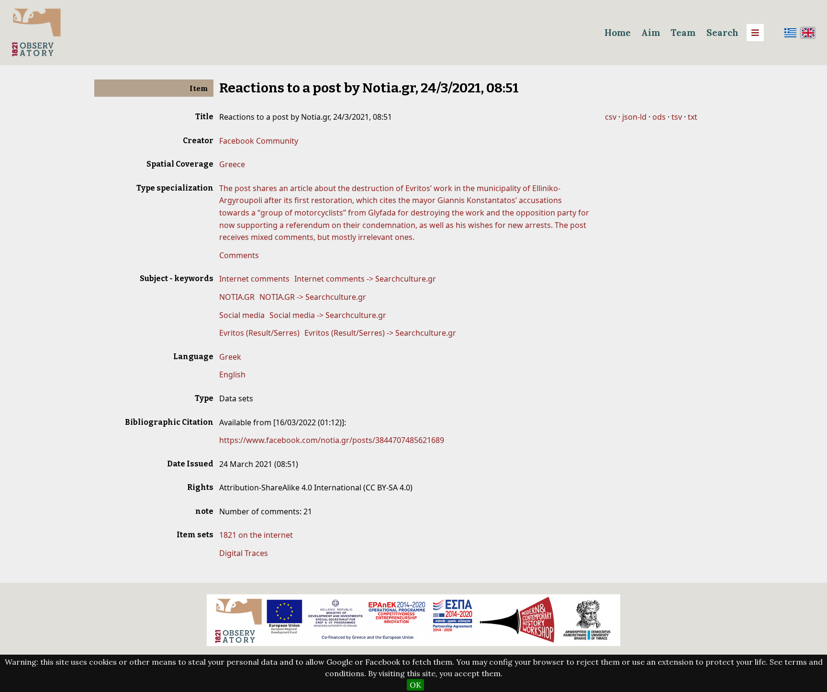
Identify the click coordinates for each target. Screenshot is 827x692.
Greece (232, 164)
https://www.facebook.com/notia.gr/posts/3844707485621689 (331, 440)
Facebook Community (258, 141)
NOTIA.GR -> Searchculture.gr (312, 297)
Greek (230, 357)
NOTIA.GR (237, 297)
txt (692, 117)
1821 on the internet (256, 535)
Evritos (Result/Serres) (259, 333)
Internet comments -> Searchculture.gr (365, 278)
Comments (239, 255)
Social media (242, 315)
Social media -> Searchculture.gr (327, 315)
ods (659, 117)
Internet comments (254, 278)
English (232, 374)
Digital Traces (243, 553)
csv (610, 117)
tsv (676, 117)
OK (415, 685)
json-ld (634, 117)
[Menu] (755, 32)
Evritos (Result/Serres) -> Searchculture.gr (380, 333)
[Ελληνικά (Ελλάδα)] (790, 32)
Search (722, 32)
